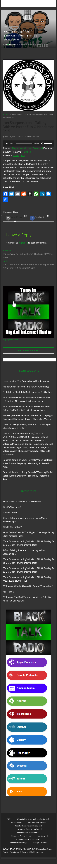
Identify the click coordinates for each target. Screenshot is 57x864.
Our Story (41, 836)
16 (38, 44)
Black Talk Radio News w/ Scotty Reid (33, 392)
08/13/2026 (33, 36)
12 (28, 44)
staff (6, 136)
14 (33, 44)
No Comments (12, 40)
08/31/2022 (17, 136)
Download (38, 148)
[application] (29, 143)
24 (44, 46)
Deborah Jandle (10, 459)
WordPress (16, 217)
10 (24, 44)
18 (42, 44)
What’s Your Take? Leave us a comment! (22, 501)
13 (31, 44)
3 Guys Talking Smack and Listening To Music (33, 819)
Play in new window (21, 148)
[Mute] (41, 143)
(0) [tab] (19, 216)
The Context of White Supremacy (34, 381)
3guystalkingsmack (15, 36)
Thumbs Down (10, 512)
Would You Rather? (17, 32)
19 (44, 44)
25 (47, 46)
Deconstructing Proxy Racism (28, 829)
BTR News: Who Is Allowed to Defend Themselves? (28, 586)
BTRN (9, 819)
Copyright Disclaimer (40, 842)
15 (35, 44)
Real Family (8, 591)
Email (16, 155)
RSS (23, 155)
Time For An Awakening (37, 386)
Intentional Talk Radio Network (28, 832)
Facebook (39, 217)
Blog (6, 27)
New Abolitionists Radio (36, 822)
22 (40, 46)
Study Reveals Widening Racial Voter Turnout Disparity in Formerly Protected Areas (28, 463)
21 (38, 46)
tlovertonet (8, 381)
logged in (23, 242)
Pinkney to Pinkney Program (21, 836)
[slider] (48, 143)
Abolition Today (16, 822)
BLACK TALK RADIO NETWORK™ (19, 848)
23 (42, 46)
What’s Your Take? (12, 507)
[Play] (6, 143)
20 (47, 44)
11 (26, 44)
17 (40, 44)
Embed (27, 151)
